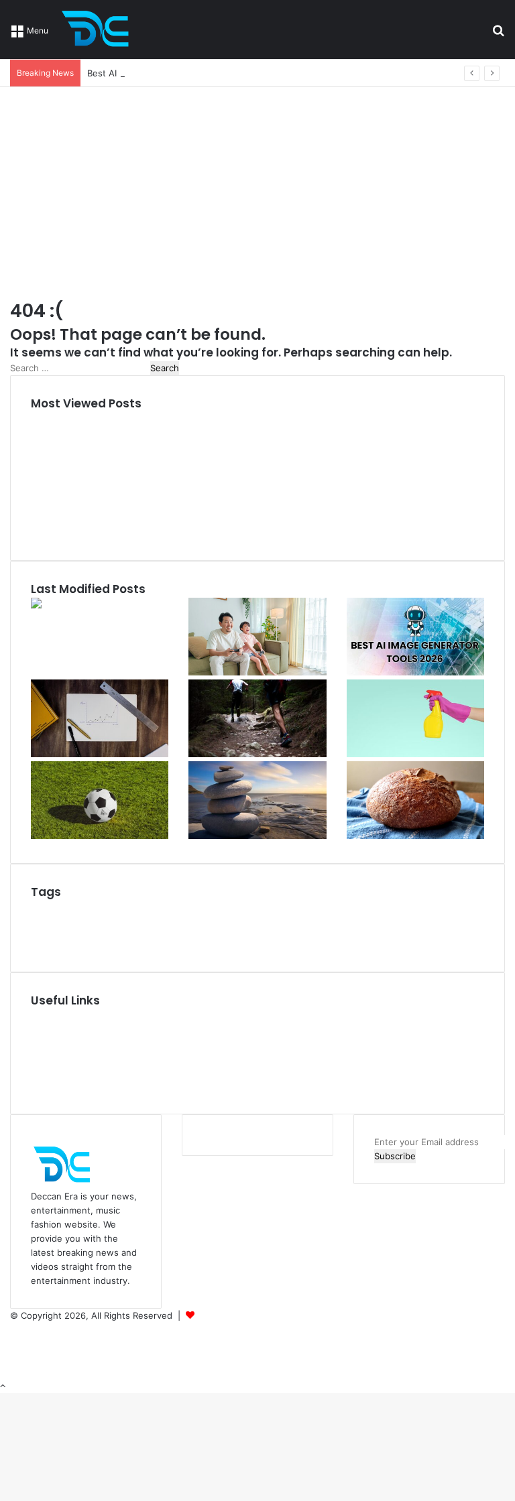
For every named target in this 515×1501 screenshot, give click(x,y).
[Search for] (498, 34)
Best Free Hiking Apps (334, 911)
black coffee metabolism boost (213, 943)
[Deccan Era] (98, 29)
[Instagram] (13, 1357)
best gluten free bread (328, 927)
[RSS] (13, 1371)
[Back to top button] (2, 1385)
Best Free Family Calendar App (208, 911)
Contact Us (54, 1086)
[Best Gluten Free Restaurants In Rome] (415, 835)
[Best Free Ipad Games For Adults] (257, 672)
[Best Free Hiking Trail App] (257, 753)
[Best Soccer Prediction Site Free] (99, 835)
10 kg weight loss (78, 911)
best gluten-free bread (226, 916)
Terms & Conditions (71, 1072)
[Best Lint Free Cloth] (415, 753)
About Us (50, 1030)
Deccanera (219, 1315)
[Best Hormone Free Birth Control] (257, 835)
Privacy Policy (59, 1058)
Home (43, 1015)
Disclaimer (52, 1044)
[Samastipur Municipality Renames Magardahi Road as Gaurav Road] (71, 604)
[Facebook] (14, 1329)
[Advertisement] (257, 187)
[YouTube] (14, 1343)
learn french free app (336, 944)
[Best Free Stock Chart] (99, 753)
